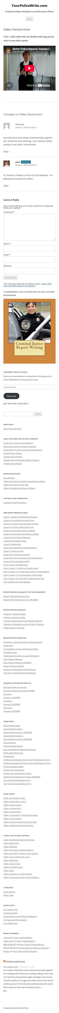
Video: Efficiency (10, 846)
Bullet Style (8, 645)
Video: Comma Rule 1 (12, 808)
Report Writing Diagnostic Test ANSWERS (20, 599)
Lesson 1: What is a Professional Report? (20, 517)
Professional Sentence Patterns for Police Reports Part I (26, 760)
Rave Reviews (9, 478)
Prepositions (8, 756)
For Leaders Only (10, 909)
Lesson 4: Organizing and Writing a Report (21, 534)
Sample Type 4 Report (12, 463)
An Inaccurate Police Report (15, 920)
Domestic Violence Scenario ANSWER (19, 690)
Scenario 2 (7, 701)
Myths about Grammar (13, 753)
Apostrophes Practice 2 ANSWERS (17, 739)
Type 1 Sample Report (23, 937)
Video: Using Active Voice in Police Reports (21, 877)
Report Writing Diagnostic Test (16, 596)
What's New (8, 895)
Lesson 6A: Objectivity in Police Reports (20, 547)
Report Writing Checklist (13, 666)
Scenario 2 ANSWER (11, 704)
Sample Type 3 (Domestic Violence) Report (21, 460)
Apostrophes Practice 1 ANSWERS (17, 732)
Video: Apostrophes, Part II (14, 801)
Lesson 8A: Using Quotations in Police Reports (22, 558)
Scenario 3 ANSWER (11, 711)
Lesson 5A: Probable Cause (14, 541)
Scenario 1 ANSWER (11, 697)
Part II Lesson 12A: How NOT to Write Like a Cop (23, 578)
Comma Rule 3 (9, 742)
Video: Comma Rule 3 (12, 818)
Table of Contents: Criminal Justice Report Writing (24, 481)
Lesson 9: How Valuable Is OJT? (16, 561)
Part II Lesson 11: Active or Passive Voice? (20, 568)
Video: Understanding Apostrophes (18, 825)
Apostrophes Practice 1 (13, 729)
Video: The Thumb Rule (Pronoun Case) (20, 822)
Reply (5, 151)
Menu (29, 19)
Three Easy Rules (10, 913)
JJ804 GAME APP (10, 944)
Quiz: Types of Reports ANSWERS (17, 662)
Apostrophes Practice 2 (13, 736)
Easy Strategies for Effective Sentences (19, 749)
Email (6, 254)
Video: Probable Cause (12, 867)
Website (7, 265)
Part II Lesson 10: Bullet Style (15, 565)
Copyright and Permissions (14, 502)
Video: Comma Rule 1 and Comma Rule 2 (20, 815)
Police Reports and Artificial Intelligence (20, 916)
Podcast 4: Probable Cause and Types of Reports (23, 624)
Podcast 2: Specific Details (14, 617)
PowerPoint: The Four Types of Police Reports (22, 450)
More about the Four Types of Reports (19, 446)
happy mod (8, 941)
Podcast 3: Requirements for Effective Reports (22, 621)
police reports (9, 892)
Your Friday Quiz (10, 923)
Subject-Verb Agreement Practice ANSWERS (21, 777)
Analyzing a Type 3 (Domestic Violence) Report (23, 642)
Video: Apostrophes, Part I (14, 798)
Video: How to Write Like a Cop (16, 857)
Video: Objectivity (10, 860)
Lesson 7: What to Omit (13, 551)
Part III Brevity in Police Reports (16, 582)
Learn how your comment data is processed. (27, 284)
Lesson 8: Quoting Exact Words (16, 554)
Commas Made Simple (12, 746)
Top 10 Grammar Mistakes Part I (17, 780)
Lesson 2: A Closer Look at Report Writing (20, 524)
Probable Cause (10, 652)
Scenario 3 (7, 708)
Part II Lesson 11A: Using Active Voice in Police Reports (26, 571)
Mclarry (6, 951)
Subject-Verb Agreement (13, 770)
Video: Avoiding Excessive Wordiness (19, 840)
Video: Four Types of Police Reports (18, 850)
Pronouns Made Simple (13, 766)
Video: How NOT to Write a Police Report (20, 853)
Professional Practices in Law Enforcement (21, 656)
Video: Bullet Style (11, 843)
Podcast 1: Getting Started (14, 614)
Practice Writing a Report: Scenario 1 (34, 948)
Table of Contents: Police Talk (15, 484)
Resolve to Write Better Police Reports (19, 669)
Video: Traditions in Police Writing (17, 874)
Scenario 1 (7, 694)
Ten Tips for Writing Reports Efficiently (19, 673)
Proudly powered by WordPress (15, 1008)
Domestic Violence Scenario (15, 687)
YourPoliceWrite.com (29, 5)
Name (7, 243)
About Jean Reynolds (12, 428)
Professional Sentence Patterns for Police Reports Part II (27, 763)
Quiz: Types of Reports (12, 659)
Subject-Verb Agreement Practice (17, 773)
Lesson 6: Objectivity (12, 544)
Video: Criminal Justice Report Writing (19, 488)
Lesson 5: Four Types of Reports (17, 537)
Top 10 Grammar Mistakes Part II (17, 783)
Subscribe (11, 396)
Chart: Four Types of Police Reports (18, 443)
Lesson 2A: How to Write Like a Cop (18, 527)
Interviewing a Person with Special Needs (20, 649)
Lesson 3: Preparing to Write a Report (19, 530)
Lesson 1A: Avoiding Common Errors (18, 520)
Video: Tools (8, 870)
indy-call (6, 937)
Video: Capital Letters (12, 805)
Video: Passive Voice (11, 863)
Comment (8, 212)
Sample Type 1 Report (12, 453)
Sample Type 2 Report (12, 456)
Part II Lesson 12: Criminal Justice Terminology (22, 575)
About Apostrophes (11, 725)
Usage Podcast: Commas (13, 627)
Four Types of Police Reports (32, 944)
